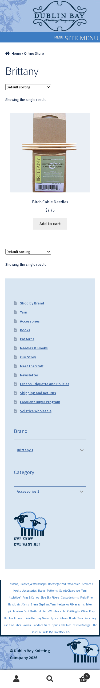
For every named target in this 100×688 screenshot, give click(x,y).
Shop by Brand (32, 303)
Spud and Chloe (61, 625)
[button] (58, 37)
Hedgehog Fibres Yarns (71, 604)
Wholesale (73, 584)
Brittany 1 (25, 450)
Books (25, 330)
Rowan (27, 625)
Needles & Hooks (34, 348)
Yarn (23, 312)
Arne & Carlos (31, 597)
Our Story (28, 357)
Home (16, 53)
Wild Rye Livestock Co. (56, 632)
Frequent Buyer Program (40, 401)
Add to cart (50, 223)
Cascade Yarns (70, 597)
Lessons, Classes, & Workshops (27, 584)
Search (50, 679)
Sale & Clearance (69, 590)
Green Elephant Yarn (43, 604)
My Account (16, 679)
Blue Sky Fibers (50, 597)
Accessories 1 (28, 491)
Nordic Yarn (76, 618)
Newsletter (29, 375)
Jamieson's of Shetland (27, 611)
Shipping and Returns (38, 392)
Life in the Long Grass (36, 618)
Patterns (27, 339)
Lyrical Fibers (59, 618)
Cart (77, 674)
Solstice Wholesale (35, 410)
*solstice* (15, 597)
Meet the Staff (31, 366)
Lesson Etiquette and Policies (44, 383)
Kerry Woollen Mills (53, 611)
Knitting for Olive (77, 611)
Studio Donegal (82, 625)
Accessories (30, 321)
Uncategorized (57, 584)
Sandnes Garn (41, 625)
